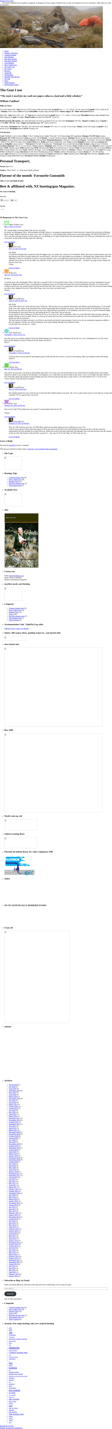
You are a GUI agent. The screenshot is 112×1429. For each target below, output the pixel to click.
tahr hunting (13, 1412)
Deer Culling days (10, 65)
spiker (11, 1403)
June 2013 (12, 1235)
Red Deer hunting (10, 59)
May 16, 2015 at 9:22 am (17, 249)
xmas (10, 1422)
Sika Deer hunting (10, 61)
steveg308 (17, 421)
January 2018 (13, 1171)
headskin (13, 1367)
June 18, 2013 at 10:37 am (18, 301)
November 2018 (14, 1158)
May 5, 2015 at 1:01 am (12, 226)
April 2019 (12, 1152)
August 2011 (13, 1264)
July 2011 (12, 1266)
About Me (7, 73)
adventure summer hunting (18, 1339)
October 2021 (13, 1122)
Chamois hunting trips (16, 478)
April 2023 (12, 1102)
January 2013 (13, 1241)
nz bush (12, 1393)
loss (10, 1382)
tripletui (11, 1418)
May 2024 (12, 1093)
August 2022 (13, 1108)
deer (11, 1363)
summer (11, 1410)
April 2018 (12, 1169)
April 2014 (12, 1227)
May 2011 (12, 1270)
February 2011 (14, 1274)
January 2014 (13, 1231)
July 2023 (12, 1100)
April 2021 (12, 1128)
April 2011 (12, 1272)
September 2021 (14, 1124)
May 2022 (12, 1112)
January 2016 (13, 1201)
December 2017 (14, 1173)
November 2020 (14, 1134)
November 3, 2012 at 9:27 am (14, 335)
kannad (11, 1380)
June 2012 (12, 1250)
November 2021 (14, 1120)
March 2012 (13, 1254)
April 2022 (12, 1114)
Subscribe (10, 1294)
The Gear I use (9, 67)
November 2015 (14, 1203)
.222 (10, 1328)
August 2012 (13, 1246)
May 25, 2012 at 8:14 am (17, 389)
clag (10, 1355)
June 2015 (12, 1209)
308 (10, 1332)
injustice (11, 1378)
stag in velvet (13, 1408)
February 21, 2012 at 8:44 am (19, 423)
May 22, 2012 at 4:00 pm (13, 369)
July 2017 (12, 1179)
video (11, 1420)
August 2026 (13, 1085)
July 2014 (12, 1221)
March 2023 (13, 1104)
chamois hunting (13, 1350)
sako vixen (12, 1401)
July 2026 (12, 1087)
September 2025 (14, 1091)
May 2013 (12, 1237)
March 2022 (13, 1116)
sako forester (14, 1399)
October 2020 (13, 1136)
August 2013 (13, 1233)
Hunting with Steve (11, 53)
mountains (12, 1388)
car (10, 1345)
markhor (12, 1384)
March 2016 (13, 1199)
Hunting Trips (13, 481)
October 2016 (13, 1191)
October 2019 (13, 1146)
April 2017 (12, 1185)
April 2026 (12, 1089)
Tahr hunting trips (15, 485)
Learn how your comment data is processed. (42, 449)
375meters (12, 1335)
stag (10, 1405)
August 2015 (13, 1205)
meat (10, 1386)
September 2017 (14, 1175)
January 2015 (13, 1215)
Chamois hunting (10, 55)
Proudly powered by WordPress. (11, 1428)
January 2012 (13, 1258)
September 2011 (14, 1262)
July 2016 (12, 1195)
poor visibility (12, 1395)
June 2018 (12, 1166)
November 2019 (14, 1144)
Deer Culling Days (15, 479)
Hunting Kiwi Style (7, 1)
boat (10, 1343)
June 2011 (12, 1268)
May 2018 (12, 1168)
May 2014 (12, 1225)
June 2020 (12, 1142)
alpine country (12, 1341)
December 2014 (14, 1217)
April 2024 (12, 1095)
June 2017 (12, 1181)
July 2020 (12, 1140)
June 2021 (12, 1126)
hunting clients (14, 1372)
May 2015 (12, 1211)
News (6, 81)
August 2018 (13, 1162)
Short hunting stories (11, 85)
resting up (11, 1397)
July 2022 (12, 1110)
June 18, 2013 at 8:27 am (13, 275)
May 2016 (12, 1197)
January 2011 (13, 1276)
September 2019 (14, 1148)
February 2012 (14, 1256)
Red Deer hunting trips (16, 483)
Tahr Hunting (9, 57)
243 (10, 1330)
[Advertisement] (15, 1053)
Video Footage (9, 83)
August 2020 (13, 1138)
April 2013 (12, 1239)
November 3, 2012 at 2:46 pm (19, 353)
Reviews (7, 71)
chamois (14, 1347)
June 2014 (12, 1223)
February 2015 (14, 1213)
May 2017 (12, 1183)
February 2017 (14, 1189)
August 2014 (13, 1219)
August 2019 (13, 1150)
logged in (12, 445)
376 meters (11, 1337)
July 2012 (12, 1248)
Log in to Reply (9, 242)
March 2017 (13, 1187)
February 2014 (14, 1229)
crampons (12, 1359)
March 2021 (13, 1130)
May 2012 (12, 1252)
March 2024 (13, 1096)
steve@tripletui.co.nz (16, 576)
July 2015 (12, 1207)
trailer (11, 1416)
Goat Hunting (9, 63)
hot (9, 1370)
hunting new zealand (16, 1374)
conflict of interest (13, 1357)
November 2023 (14, 1098)
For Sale (7, 79)
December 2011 (14, 1260)
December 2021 (14, 1118)
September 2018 (14, 1160)
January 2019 (13, 1156)
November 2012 (14, 1243)
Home (6, 51)
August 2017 (13, 1177)
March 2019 (13, 1154)
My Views (8, 69)
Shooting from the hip (11, 77)
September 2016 (14, 1193)
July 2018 (12, 1164)
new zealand (14, 1390)
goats (10, 1365)
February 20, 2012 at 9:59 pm (14, 405)
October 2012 (13, 1244)
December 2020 (14, 1132)
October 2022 (13, 1106)
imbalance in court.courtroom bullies (18, 1376)
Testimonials (8, 75)
